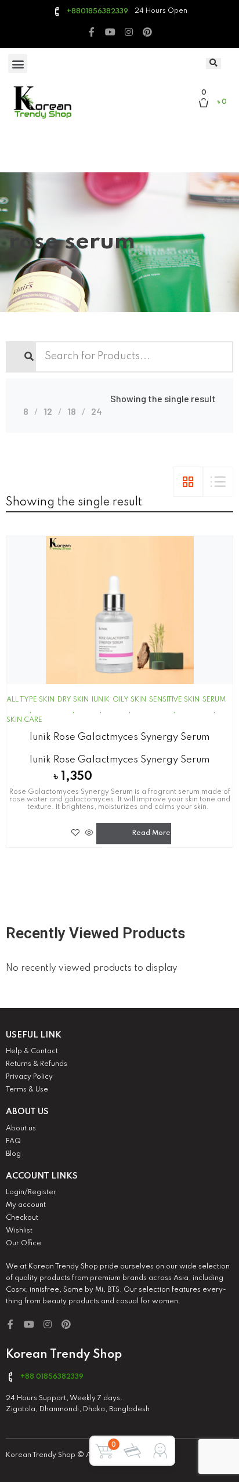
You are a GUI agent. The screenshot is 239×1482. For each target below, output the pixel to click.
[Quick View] (89, 833)
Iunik (101, 699)
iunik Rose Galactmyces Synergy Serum (119, 737)
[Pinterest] (147, 32)
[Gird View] (188, 482)
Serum (214, 699)
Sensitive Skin (174, 699)
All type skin (30, 699)
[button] (17, 63)
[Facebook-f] (91, 32)
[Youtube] (110, 32)
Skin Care (24, 720)
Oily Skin (129, 699)
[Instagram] (128, 32)
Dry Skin (73, 699)
